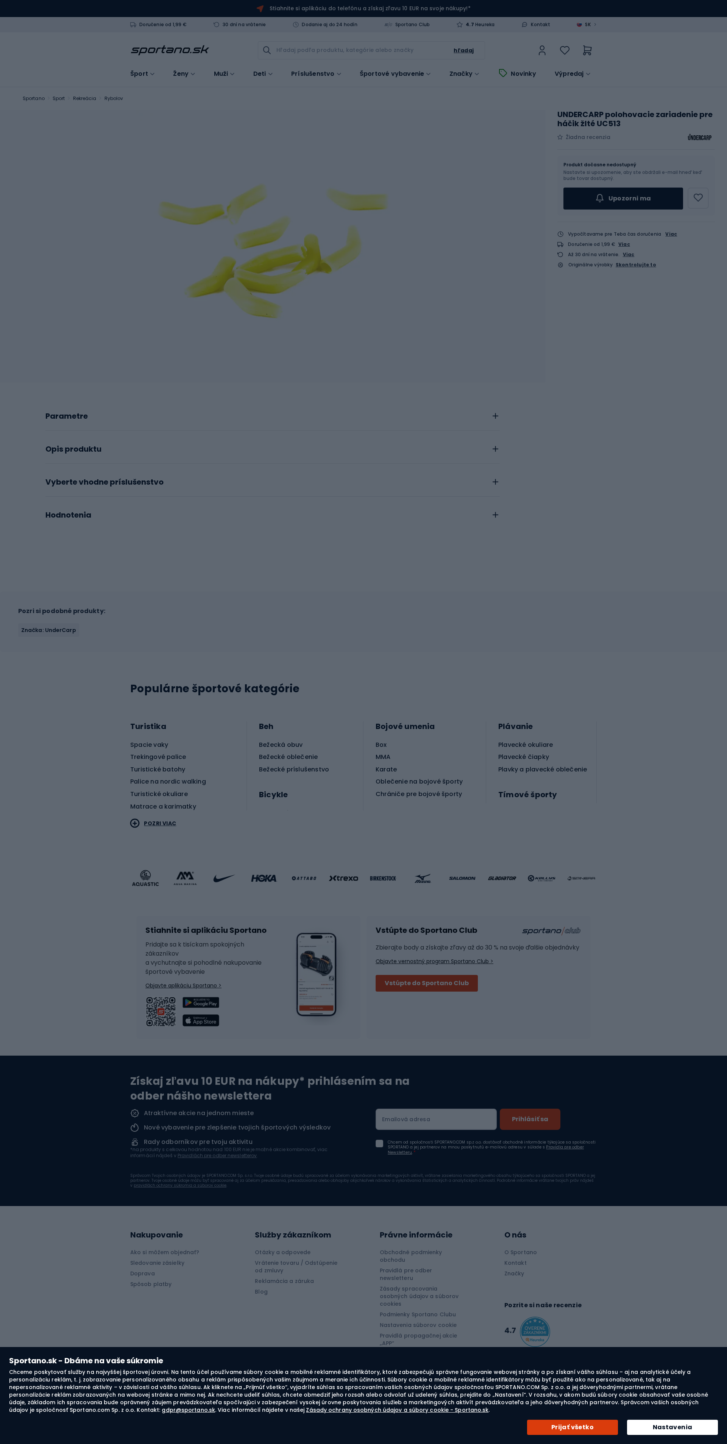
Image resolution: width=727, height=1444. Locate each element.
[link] (542, 50)
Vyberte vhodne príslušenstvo (104, 482)
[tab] (272, 414)
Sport (59, 98)
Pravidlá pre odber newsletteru (406, 1274)
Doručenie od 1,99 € (163, 25)
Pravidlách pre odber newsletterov (217, 1155)
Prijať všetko (572, 1427)
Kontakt (540, 25)
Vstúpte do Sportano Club (427, 983)
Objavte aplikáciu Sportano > (183, 985)
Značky (461, 74)
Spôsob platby (151, 1284)
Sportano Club (412, 25)
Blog (261, 1291)
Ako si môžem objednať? (164, 1252)
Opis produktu (73, 449)
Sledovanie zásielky (157, 1263)
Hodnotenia (68, 515)
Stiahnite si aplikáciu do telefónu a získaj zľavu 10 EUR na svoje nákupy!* (370, 8)
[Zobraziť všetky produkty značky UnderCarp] (700, 137)
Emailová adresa (406, 1119)
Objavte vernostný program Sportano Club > (434, 961)
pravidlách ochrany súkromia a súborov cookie (180, 1185)
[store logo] (170, 50)
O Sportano (520, 1252)
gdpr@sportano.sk (188, 1410)
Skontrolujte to (636, 265)
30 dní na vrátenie (244, 25)
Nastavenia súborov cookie (418, 1325)
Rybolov (114, 98)
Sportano (34, 98)
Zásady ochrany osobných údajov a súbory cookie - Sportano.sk (397, 1410)
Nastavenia (673, 1427)
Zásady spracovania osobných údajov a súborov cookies (419, 1296)
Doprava (142, 1273)
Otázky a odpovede (282, 1252)
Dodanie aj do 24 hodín (329, 25)
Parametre (66, 416)
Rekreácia (85, 98)
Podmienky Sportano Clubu (418, 1314)
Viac (671, 234)
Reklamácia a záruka (284, 1281)
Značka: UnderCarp (48, 630)
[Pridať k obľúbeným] (698, 198)
